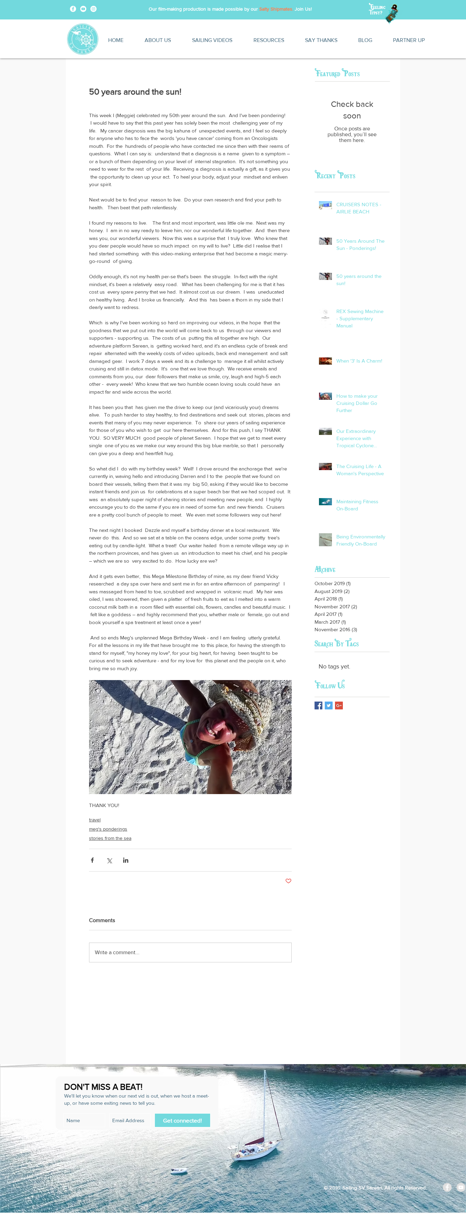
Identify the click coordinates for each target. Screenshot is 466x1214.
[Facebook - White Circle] (73, 9)
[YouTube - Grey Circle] (460, 1187)
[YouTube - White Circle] (83, 9)
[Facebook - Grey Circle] (447, 1187)
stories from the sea (110, 838)
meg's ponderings (108, 829)
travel (95, 819)
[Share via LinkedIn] (125, 860)
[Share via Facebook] (92, 860)
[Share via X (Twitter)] (109, 860)
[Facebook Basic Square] (318, 705)
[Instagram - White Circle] (93, 9)
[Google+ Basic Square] (339, 705)
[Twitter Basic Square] (329, 705)
